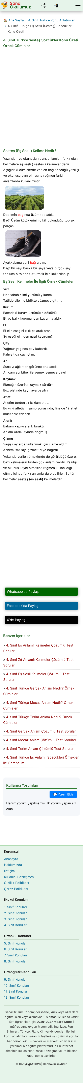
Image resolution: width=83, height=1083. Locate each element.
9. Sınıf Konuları (16, 979)
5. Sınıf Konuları (16, 943)
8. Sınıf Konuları (16, 961)
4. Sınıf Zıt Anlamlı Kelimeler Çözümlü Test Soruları (38, 662)
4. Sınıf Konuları (15, 925)
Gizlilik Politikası (16, 883)
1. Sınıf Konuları (15, 907)
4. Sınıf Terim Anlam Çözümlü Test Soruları (40, 749)
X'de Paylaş (16, 620)
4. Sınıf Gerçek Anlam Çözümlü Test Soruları (41, 731)
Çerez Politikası (16, 889)
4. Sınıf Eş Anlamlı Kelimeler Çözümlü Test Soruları (38, 648)
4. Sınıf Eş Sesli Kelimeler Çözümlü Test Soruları (36, 677)
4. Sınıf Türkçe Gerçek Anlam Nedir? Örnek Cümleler (38, 691)
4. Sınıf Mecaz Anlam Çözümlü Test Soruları (41, 740)
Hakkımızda (13, 865)
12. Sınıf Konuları (16, 997)
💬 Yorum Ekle (63, 794)
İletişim (9, 871)
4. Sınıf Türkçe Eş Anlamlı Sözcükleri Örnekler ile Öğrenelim (41, 760)
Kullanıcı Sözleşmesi (19, 877)
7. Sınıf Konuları (15, 955)
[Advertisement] (41, 98)
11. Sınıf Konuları (16, 991)
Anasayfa (11, 859)
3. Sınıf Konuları (16, 919)
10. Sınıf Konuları (16, 985)
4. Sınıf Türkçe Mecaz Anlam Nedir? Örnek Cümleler (38, 705)
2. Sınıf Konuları (16, 913)
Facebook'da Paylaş (22, 606)
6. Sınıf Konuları (15, 949)
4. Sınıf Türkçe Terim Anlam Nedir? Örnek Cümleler (37, 720)
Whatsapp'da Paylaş (23, 592)
